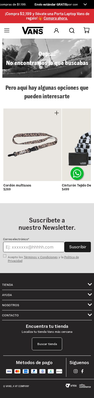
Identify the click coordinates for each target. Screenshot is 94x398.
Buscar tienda (47, 344)
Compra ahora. (56, 18)
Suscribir (77, 247)
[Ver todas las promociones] (85, 4)
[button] (47, 4)
